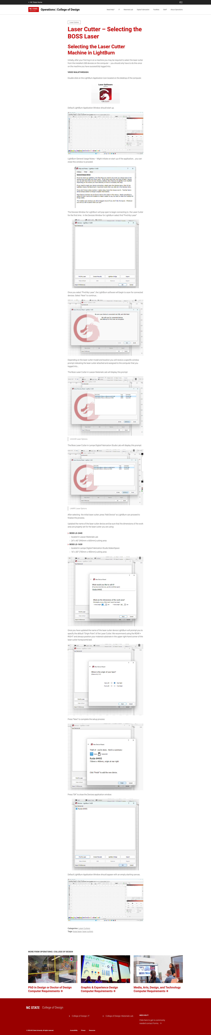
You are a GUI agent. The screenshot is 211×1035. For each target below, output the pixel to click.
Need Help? (110, 9)
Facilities (156, 9)
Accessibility (73, 1030)
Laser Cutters (84, 928)
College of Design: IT (80, 1016)
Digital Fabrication (143, 9)
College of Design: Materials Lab (119, 1016)
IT (119, 9)
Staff (165, 9)
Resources (92, 1030)
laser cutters (87, 931)
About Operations (177, 9)
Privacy (83, 1030)
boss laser (77, 931)
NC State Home (36, 2)
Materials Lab (128, 9)
